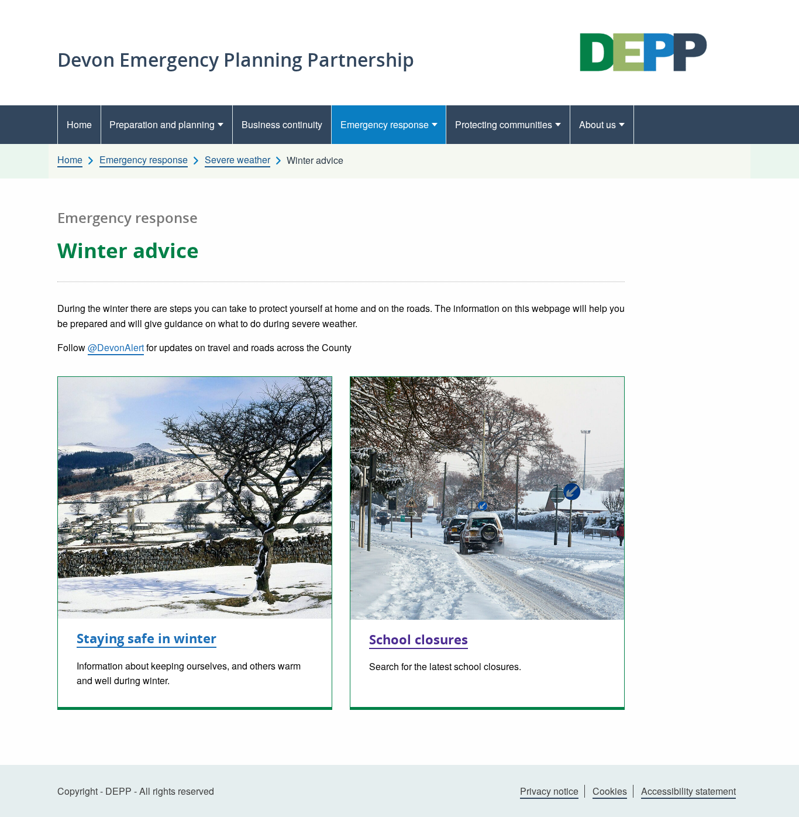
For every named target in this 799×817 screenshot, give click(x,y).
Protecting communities (503, 124)
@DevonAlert (116, 347)
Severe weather (237, 159)
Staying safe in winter (146, 638)
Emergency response (384, 124)
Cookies (610, 791)
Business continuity (282, 124)
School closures (418, 639)
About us (597, 124)
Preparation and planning (162, 124)
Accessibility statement (688, 791)
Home (79, 124)
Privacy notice (549, 791)
